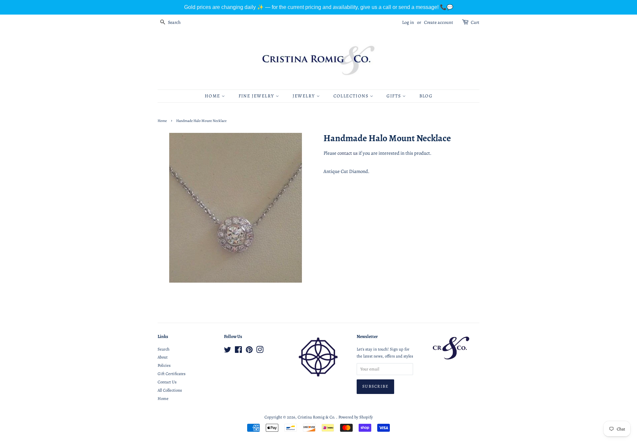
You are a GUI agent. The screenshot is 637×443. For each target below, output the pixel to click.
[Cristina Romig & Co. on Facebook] (238, 351)
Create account (438, 22)
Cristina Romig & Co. (317, 417)
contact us (347, 153)
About (163, 357)
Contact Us (167, 382)
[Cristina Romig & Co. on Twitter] (227, 351)
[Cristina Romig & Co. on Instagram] (259, 351)
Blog (426, 96)
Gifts (394, 96)
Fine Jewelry (257, 96)
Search (164, 349)
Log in (408, 22)
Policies (164, 365)
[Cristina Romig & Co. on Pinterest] (249, 351)
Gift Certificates (171, 373)
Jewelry (305, 96)
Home (213, 96)
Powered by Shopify (355, 417)
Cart (475, 22)
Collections (351, 96)
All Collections (170, 390)
